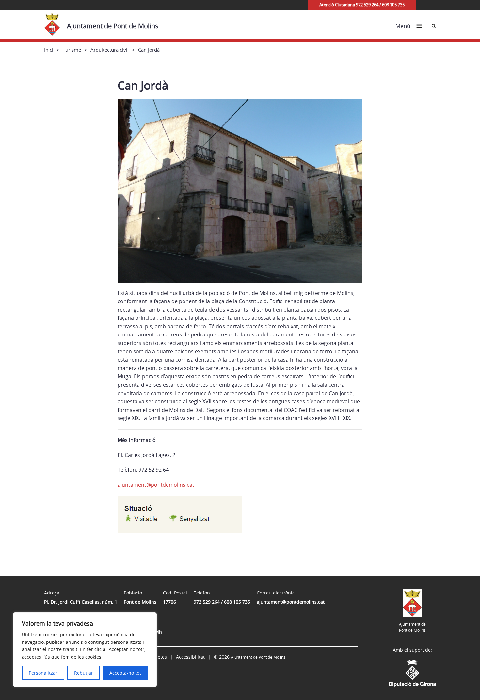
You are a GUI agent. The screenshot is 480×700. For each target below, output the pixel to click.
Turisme (72, 49)
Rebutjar (83, 673)
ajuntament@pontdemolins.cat (156, 484)
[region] (85, 649)
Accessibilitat (190, 657)
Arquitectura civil (109, 49)
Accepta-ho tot (125, 673)
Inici (48, 49)
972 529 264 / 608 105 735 (222, 602)
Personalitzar (43, 673)
